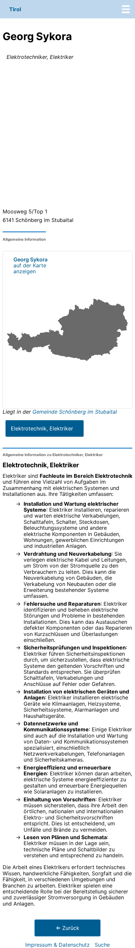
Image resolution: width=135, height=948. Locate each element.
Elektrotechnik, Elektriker (42, 428)
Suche (102, 944)
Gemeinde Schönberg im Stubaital (74, 411)
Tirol (15, 9)
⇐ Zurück (67, 928)
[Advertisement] (67, 135)
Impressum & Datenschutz (57, 944)
